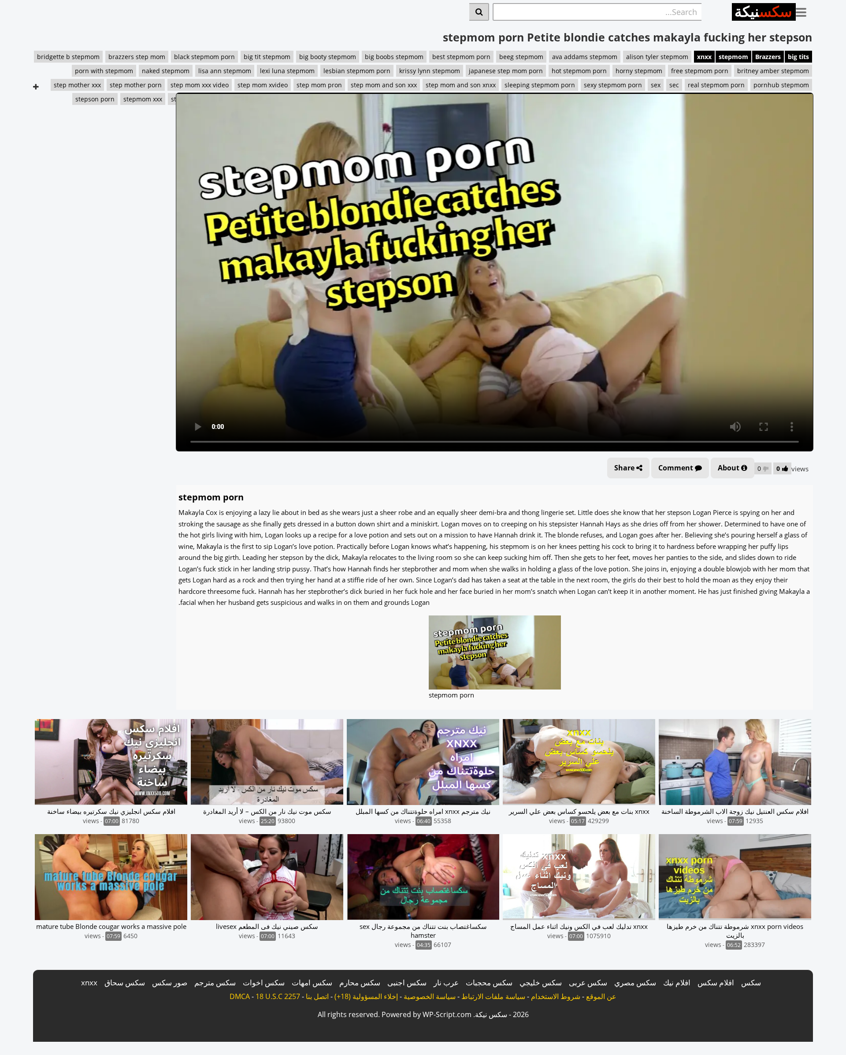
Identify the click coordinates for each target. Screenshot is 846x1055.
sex (655, 85)
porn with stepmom (104, 71)
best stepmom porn (461, 56)
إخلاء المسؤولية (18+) (366, 996)
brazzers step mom (136, 56)
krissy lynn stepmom (429, 71)
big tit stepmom (267, 56)
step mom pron (319, 85)
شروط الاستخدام (555, 996)
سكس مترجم (215, 982)
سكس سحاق (124, 982)
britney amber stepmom (773, 71)
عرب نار (446, 982)
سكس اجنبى (407, 982)
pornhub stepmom (781, 85)
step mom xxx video (200, 85)
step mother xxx (77, 85)
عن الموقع (601, 996)
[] (479, 12)
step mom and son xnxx (461, 85)
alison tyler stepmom (657, 56)
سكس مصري (635, 982)
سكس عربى (588, 982)
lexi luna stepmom (287, 71)
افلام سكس (716, 982)
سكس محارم (359, 982)
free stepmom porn (699, 71)
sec (674, 85)
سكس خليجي (540, 982)
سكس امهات (312, 982)
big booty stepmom (327, 56)
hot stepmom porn (579, 71)
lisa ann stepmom (224, 71)
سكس (751, 982)
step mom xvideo (262, 85)
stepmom (733, 56)
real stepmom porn (716, 85)
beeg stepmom (521, 56)
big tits (798, 56)
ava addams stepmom (584, 56)
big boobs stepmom (394, 56)
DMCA (240, 996)
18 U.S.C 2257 (278, 996)
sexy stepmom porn (613, 85)
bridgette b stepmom (68, 56)
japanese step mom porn (506, 71)
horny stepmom (639, 71)
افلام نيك (676, 982)
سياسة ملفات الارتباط (493, 996)
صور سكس (169, 982)
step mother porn (136, 85)
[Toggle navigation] (804, 10)
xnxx (704, 56)
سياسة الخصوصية (430, 996)
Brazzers (768, 56)
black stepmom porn (204, 56)
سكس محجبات (489, 982)
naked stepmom (165, 71)
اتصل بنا (317, 996)
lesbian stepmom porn (356, 71)
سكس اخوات (264, 982)
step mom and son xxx (384, 85)
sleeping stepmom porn (540, 85)
